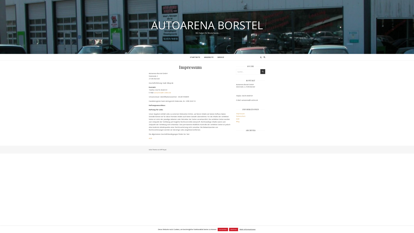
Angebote (209, 57)
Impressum (240, 114)
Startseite (195, 57)
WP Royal (163, 150)
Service (220, 57)
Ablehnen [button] (233, 229)
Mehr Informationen (248, 229)
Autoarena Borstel (207, 25)
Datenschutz (240, 116)
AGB (150, 138)
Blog (237, 121)
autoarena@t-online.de (162, 92)
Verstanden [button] (223, 229)
